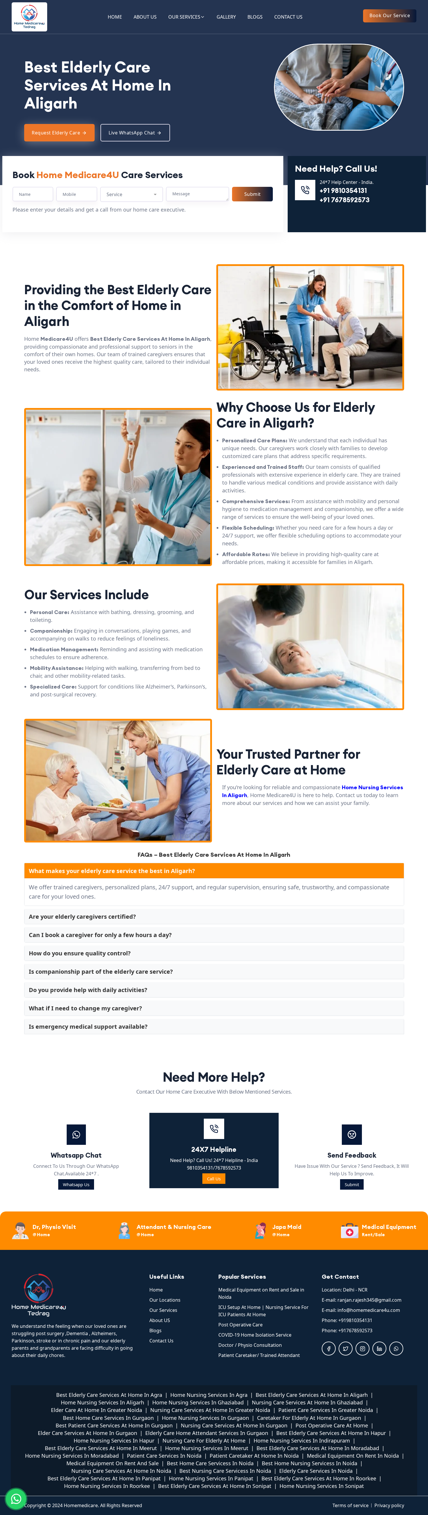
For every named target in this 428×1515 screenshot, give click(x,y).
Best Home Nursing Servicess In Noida (309, 1463)
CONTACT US (288, 17)
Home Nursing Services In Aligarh (102, 1402)
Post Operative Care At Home (332, 1425)
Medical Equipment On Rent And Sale (112, 1463)
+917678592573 (355, 1330)
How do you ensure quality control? (80, 953)
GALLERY (226, 17)
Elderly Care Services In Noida (316, 1470)
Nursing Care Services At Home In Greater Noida (210, 1409)
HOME (115, 17)
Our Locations (165, 1300)
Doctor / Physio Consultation (250, 1345)
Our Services (163, 1310)
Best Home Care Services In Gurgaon (108, 1417)
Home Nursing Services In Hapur (114, 1440)
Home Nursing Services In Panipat (211, 1478)
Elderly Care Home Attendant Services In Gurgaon (206, 1432)
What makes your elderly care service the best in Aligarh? (112, 871)
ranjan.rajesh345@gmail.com (369, 1300)
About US (159, 1320)
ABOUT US (145, 17)
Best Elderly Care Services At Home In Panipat (104, 1478)
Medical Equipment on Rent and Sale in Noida (261, 1293)
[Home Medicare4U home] (76, 1295)
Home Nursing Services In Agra (208, 1394)
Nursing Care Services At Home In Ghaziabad (307, 1402)
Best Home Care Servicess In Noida (210, 1463)
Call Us (214, 1179)
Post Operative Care (240, 1324)
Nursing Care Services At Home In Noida (121, 1470)
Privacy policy (389, 1505)
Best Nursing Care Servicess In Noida (225, 1470)
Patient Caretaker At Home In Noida (254, 1455)
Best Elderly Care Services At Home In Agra (109, 1394)
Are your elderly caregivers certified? (82, 916)
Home (156, 1290)
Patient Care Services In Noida (164, 1455)
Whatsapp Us (76, 1184)
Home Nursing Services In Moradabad (72, 1455)
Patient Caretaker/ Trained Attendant (259, 1355)
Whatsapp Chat (76, 1155)
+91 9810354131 (343, 190)
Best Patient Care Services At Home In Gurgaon (114, 1425)
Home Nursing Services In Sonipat (322, 1485)
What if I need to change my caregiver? (85, 1008)
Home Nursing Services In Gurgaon (205, 1417)
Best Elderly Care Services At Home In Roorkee (318, 1478)
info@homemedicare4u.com (368, 1310)
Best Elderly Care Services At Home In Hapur (331, 1432)
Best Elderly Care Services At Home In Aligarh (312, 1394)
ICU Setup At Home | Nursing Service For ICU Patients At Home (263, 1311)
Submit (352, 1184)
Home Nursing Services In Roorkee (107, 1485)
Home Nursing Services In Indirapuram (302, 1440)
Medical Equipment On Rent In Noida (353, 1455)
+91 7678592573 (344, 200)
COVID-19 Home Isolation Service (254, 1335)
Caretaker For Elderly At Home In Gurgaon (309, 1417)
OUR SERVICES (184, 17)
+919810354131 (355, 1320)
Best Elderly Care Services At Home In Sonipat (214, 1485)
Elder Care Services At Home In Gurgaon (87, 1432)
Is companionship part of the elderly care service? (101, 971)
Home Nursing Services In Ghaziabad (198, 1402)
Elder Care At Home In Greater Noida (96, 1409)
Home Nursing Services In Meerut (206, 1448)
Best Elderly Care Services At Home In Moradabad (318, 1448)
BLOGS (255, 17)
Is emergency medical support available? (88, 1026)
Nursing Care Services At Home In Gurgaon (234, 1425)
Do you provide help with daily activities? (88, 990)
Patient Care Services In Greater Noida (325, 1409)
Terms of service (351, 1505)
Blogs (155, 1330)
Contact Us (161, 1340)
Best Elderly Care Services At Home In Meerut (101, 1448)
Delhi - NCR (355, 1290)
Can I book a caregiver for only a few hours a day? (100, 935)
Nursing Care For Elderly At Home (203, 1440)
